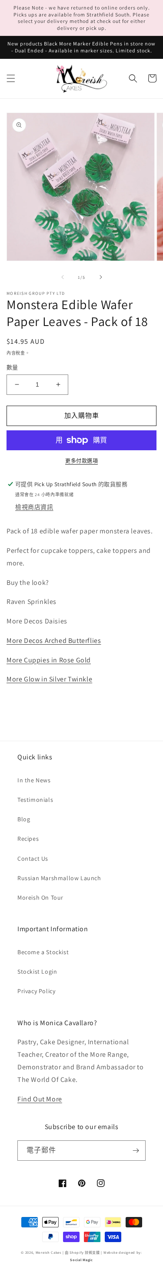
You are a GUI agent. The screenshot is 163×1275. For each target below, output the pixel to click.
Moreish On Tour (40, 897)
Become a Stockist (43, 952)
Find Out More (39, 1099)
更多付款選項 (81, 461)
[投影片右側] (100, 277)
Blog (23, 819)
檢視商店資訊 (34, 507)
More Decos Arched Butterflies (54, 640)
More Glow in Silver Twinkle (49, 679)
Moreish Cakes (48, 1252)
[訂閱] (135, 1150)
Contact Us (32, 858)
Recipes (28, 838)
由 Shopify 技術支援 (82, 1252)
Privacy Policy (36, 991)
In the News (34, 780)
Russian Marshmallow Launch (59, 878)
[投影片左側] (62, 277)
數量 (12, 367)
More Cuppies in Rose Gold (49, 660)
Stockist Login (37, 971)
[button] (10, 78)
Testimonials (35, 800)
